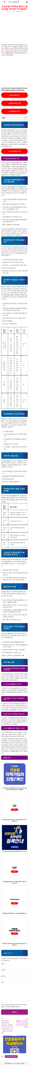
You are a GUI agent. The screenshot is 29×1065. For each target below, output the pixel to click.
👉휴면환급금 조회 (14, 111)
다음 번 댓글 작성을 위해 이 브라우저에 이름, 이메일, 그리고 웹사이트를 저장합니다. (14, 1006)
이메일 (3, 970)
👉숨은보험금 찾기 (14, 95)
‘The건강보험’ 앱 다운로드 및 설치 (13, 259)
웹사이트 (3, 976)
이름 (3, 963)
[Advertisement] (14, 27)
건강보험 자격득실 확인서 (11, 1056)
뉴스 (13, 11)
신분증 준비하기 (9, 431)
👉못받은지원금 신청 (14, 103)
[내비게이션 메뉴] (27, 2)
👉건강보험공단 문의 (14, 151)
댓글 (3, 982)
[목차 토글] (24, 118)
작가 (10, 11)
